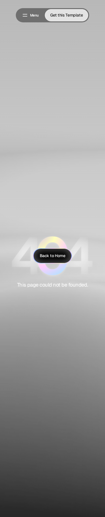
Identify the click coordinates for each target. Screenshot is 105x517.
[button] (30, 15)
